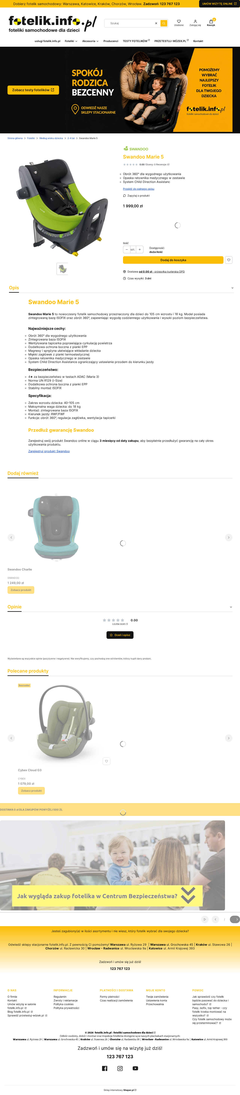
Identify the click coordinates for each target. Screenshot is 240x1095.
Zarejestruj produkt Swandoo (49, 451)
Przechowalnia (155, 1004)
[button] (163, 23)
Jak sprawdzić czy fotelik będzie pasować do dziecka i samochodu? (210, 1000)
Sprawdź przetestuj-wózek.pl (26, 1015)
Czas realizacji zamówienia (116, 1000)
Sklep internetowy (119, 1090)
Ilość (126, 243)
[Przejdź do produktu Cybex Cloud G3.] (65, 724)
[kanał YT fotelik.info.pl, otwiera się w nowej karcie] (135, 1068)
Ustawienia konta (156, 1000)
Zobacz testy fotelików (31, 90)
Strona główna (15, 138)
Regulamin (60, 996)
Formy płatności (109, 996)
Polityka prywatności (66, 1007)
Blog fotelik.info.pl (19, 1011)
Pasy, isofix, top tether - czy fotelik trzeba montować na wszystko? (209, 1011)
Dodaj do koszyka (173, 260)
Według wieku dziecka (51, 138)
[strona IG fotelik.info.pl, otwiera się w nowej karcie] (120, 1068)
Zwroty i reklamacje (66, 1000)
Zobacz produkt (21, 589)
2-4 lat (71, 138)
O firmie (12, 996)
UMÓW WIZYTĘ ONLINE (217, 3)
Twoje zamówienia (157, 996)
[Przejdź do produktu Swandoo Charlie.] (54, 523)
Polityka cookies (64, 1004)
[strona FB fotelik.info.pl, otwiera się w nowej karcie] (104, 1068)
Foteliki (31, 138)
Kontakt (12, 1000)
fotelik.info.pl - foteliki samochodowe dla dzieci (123, 1032)
